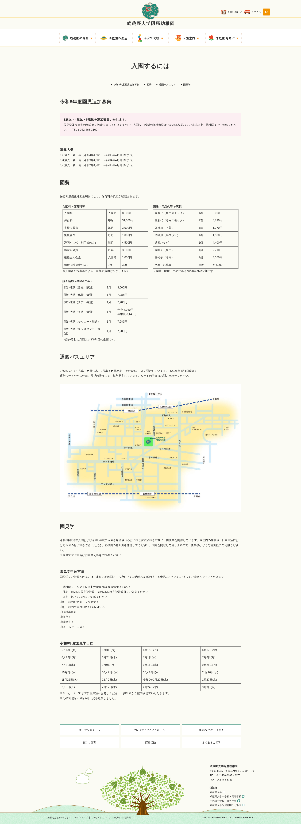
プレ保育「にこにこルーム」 (150, 729)
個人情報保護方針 (122, 817)
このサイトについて (100, 817)
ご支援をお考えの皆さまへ (58, 817)
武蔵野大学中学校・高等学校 (225, 796)
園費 (149, 84)
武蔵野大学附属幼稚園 (150, 14)
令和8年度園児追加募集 (126, 84)
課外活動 (150, 742)
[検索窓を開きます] (266, 12)
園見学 (187, 84)
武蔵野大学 (216, 792)
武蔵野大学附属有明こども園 (225, 805)
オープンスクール (89, 729)
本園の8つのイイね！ (211, 729)
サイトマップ (81, 817)
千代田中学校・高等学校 (223, 800)
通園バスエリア (167, 84)
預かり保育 (89, 742)
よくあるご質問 (211, 742)
